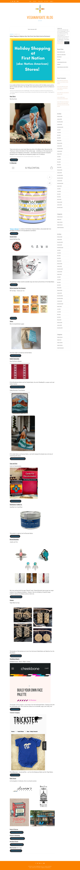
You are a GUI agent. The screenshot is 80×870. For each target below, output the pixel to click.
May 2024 (59, 135)
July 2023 (59, 156)
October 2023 (59, 151)
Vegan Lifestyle (59, 222)
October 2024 (59, 124)
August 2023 (59, 153)
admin (58, 80)
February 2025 (59, 116)
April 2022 (59, 196)
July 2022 (59, 188)
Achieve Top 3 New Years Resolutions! (61, 55)
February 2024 (59, 143)
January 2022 (59, 204)
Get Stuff (46, 1)
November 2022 (60, 298)
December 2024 (60, 121)
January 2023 (59, 172)
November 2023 (60, 148)
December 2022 (60, 175)
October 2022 (59, 180)
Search (67, 42)
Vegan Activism (59, 216)
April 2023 (59, 164)
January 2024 (59, 145)
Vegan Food (40, 1)
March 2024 (59, 140)
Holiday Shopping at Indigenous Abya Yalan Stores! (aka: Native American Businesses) (30, 36)
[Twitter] (37, 863)
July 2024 (59, 129)
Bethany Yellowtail (14, 229)
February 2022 (59, 322)
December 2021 (60, 207)
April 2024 (59, 137)
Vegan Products (60, 224)
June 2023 (59, 159)
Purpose (34, 1)
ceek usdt (59, 97)
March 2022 (59, 199)
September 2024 (60, 127)
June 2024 (59, 132)
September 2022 (60, 183)
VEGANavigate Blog (40, 17)
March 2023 (59, 167)
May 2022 (59, 314)
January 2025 (59, 239)
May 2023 (59, 161)
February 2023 (59, 290)
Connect (51, 1)
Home (30, 1)
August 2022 (59, 306)
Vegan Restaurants (60, 227)
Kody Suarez (59, 86)
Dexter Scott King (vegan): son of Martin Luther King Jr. (62, 82)
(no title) (58, 59)
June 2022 (59, 191)
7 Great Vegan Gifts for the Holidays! (61, 63)
